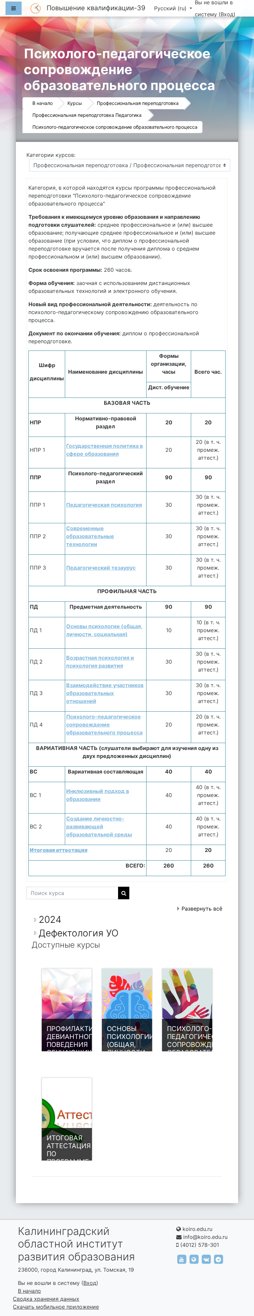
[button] (239, 1283)
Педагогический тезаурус (101, 567)
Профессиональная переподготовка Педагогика (87, 115)
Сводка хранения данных (46, 1298)
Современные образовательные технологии (90, 536)
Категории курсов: (50, 155)
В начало (42, 103)
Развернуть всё (202, 908)
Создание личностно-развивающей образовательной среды (99, 826)
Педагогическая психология (104, 504)
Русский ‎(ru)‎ (171, 8)
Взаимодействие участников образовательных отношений (105, 693)
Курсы (74, 103)
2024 (50, 919)
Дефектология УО (78, 933)
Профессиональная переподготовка (138, 103)
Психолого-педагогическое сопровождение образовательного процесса (114, 127)
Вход (227, 14)
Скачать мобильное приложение (56, 1306)
